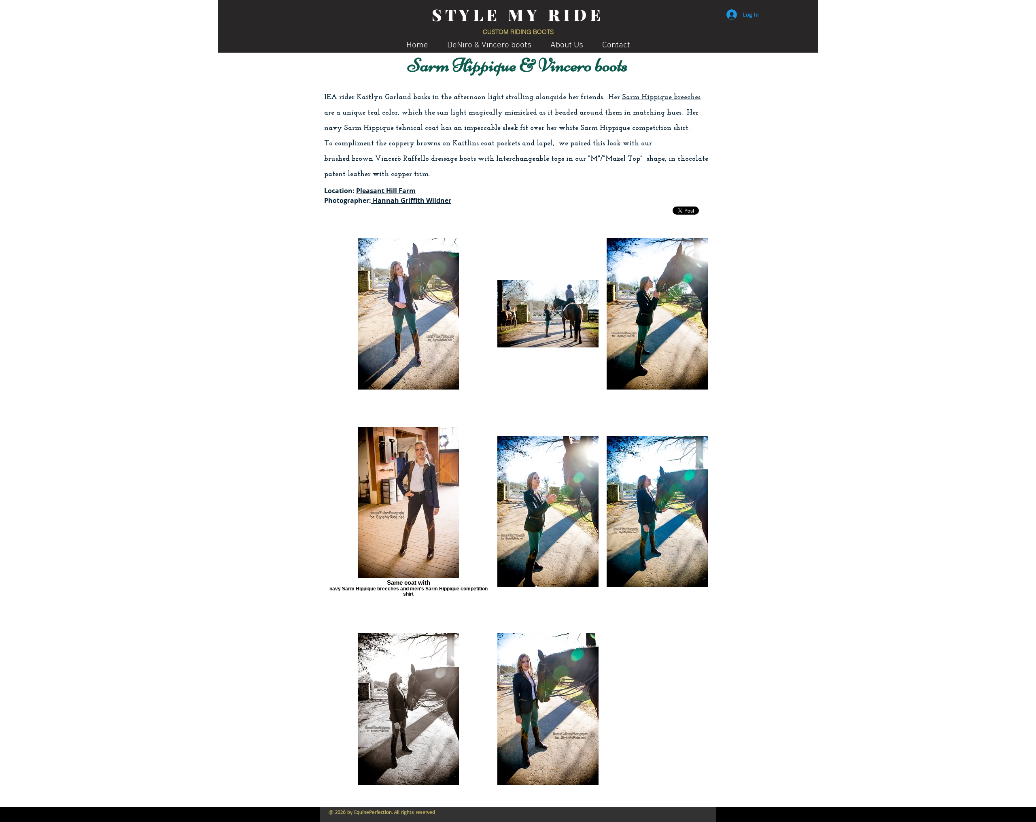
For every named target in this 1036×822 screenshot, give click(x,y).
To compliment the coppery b (372, 143)
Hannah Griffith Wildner (411, 200)
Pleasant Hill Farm (386, 190)
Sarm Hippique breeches (661, 97)
